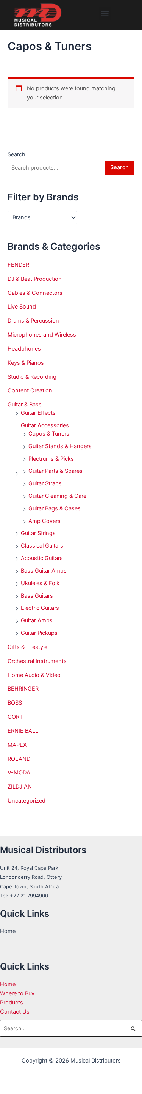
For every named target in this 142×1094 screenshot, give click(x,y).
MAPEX (17, 744)
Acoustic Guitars (42, 558)
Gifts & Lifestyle (27, 647)
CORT (15, 716)
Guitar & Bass (25, 404)
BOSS (15, 702)
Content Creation (30, 390)
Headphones (24, 348)
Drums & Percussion (33, 320)
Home (8, 984)
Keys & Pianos (26, 362)
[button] (105, 13)
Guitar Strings (38, 533)
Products (11, 1002)
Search (16, 154)
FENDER (18, 264)
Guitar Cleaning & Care (57, 496)
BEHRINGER (23, 688)
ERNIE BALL (23, 730)
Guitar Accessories (45, 425)
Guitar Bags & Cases (54, 508)
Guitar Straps (45, 483)
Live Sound (22, 306)
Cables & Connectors (35, 293)
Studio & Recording (32, 376)
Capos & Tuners (48, 433)
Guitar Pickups (39, 633)
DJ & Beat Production (35, 278)
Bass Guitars (37, 595)
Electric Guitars (40, 607)
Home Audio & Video (34, 675)
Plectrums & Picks (51, 458)
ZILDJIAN (20, 786)
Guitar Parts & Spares (55, 471)
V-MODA (19, 772)
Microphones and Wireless (42, 334)
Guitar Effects (38, 412)
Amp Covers (44, 521)
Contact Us (15, 1011)
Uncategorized (26, 800)
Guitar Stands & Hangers (60, 446)
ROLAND (19, 759)
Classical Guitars (42, 545)
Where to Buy (17, 993)
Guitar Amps (37, 620)
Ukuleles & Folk (40, 583)
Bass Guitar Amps (44, 570)
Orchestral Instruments (37, 661)
